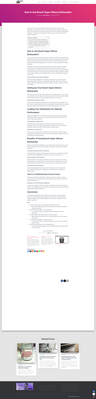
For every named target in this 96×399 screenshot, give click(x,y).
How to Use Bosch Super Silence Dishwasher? (38, 39)
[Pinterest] (37, 251)
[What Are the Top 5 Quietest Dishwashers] (48, 240)
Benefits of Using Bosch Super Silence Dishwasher (39, 44)
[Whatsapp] (39, 251)
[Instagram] (41, 251)
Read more (51, 366)
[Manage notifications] (94, 397)
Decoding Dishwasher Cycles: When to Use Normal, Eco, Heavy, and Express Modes (69, 358)
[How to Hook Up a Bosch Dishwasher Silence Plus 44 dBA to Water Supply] (34, 241)
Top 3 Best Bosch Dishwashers (60, 243)
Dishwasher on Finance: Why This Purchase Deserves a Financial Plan (48, 358)
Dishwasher (20, 364)
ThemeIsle (78, 396)
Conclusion (31, 47)
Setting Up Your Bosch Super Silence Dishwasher (38, 41)
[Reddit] (33, 251)
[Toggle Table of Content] (47, 38)
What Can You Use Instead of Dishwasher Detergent (25, 367)
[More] (43, 251)
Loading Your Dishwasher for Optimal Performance (39, 42)
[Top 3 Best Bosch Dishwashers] (61, 239)
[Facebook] (28, 251)
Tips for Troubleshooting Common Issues (38, 45)
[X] (30, 251)
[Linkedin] (35, 251)
